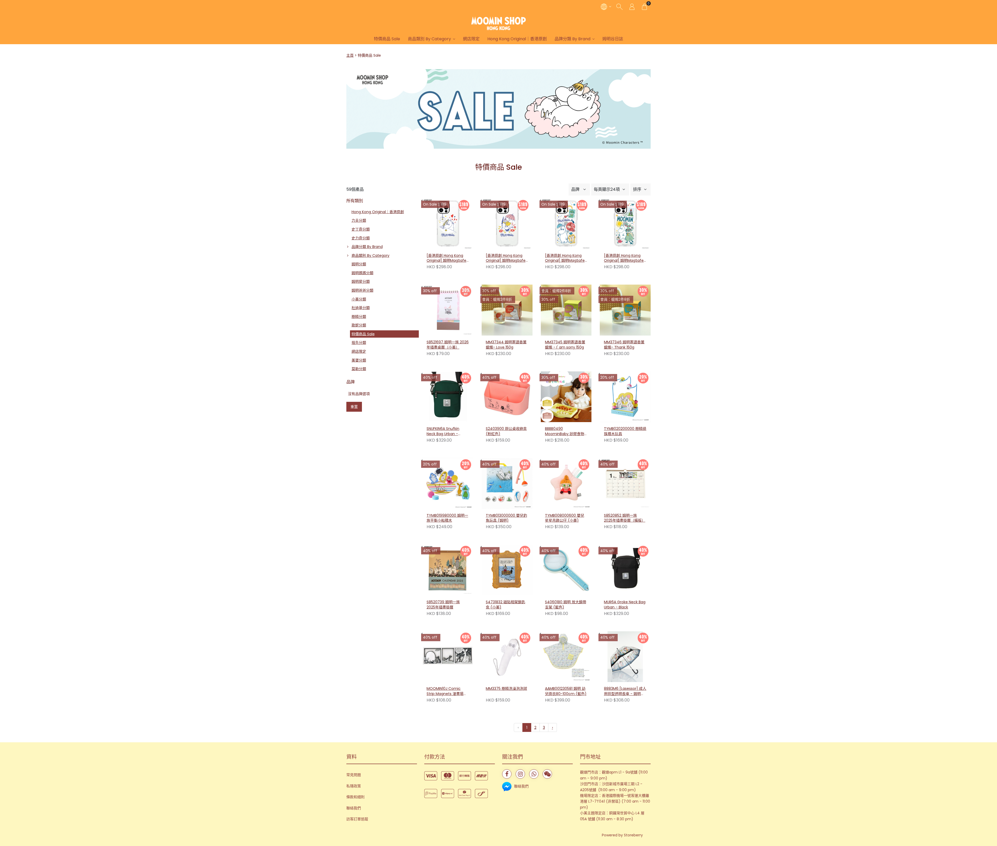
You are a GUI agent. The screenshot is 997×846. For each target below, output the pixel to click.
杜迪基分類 (361, 307)
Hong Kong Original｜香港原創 (517, 39)
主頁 (350, 55)
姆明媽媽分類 (362, 273)
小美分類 (359, 299)
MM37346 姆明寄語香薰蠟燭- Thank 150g (624, 345)
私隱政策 (353, 786)
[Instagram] (520, 774)
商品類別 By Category (429, 39)
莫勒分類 (359, 368)
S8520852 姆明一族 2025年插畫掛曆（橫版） (624, 518)
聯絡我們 (353, 808)
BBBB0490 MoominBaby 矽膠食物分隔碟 (564, 431)
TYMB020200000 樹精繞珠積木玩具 (625, 431)
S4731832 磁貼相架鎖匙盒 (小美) (505, 605)
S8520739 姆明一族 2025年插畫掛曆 (443, 605)
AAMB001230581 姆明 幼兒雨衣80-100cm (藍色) (566, 691)
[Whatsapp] (533, 774)
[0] (644, 6)
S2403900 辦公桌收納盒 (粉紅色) (506, 431)
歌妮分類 (359, 325)
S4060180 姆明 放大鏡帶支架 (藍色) (565, 605)
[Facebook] (506, 774)
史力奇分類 (361, 238)
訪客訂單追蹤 (357, 819)
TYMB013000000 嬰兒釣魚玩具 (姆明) (506, 518)
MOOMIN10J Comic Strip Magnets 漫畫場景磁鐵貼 (447, 691)
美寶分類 (359, 360)
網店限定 (471, 39)
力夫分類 (359, 220)
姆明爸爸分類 (362, 290)
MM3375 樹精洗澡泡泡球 (506, 688)
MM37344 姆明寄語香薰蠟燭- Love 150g (506, 345)
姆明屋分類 (361, 281)
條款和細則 (355, 796)
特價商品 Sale (387, 39)
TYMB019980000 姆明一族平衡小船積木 (447, 518)
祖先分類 (359, 342)
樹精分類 (359, 316)
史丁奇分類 (361, 229)
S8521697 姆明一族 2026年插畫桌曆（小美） (448, 345)
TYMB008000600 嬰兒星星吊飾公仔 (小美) (564, 518)
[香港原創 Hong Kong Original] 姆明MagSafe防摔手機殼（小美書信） (506, 258)
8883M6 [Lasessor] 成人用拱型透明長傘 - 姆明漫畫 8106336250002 (625, 691)
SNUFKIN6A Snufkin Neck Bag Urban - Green (443, 431)
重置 (354, 406)
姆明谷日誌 (612, 39)
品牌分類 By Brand (572, 39)
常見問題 (353, 774)
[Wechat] (547, 774)
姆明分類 (359, 264)
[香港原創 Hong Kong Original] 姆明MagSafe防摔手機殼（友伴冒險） (624, 258)
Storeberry (633, 835)
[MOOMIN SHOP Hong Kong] (498, 23)
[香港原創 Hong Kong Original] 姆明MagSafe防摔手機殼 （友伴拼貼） (565, 258)
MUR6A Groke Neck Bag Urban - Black (624, 605)
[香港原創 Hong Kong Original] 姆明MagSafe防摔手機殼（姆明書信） (447, 258)
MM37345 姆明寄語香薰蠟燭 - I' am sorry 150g (565, 345)
